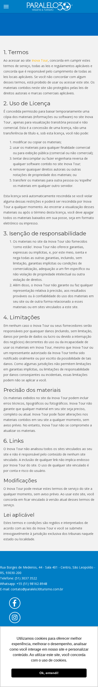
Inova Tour (40, 60)
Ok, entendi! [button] (49, 673)
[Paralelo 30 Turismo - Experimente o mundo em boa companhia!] (49, 5)
